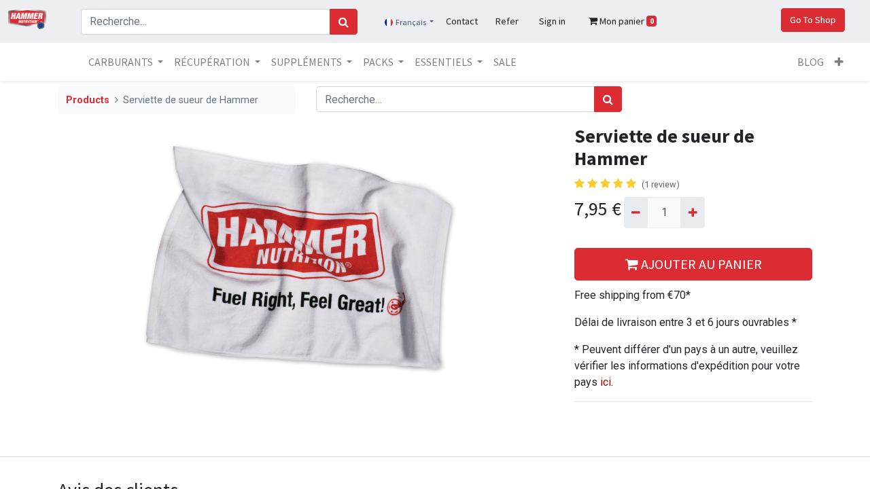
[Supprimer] (636, 212)
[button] (839, 61)
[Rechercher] (344, 22)
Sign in (552, 21)
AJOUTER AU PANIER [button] (700, 263)
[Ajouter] (692, 212)
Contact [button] (462, 21)
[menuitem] (505, 61)
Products (87, 100)
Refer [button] (507, 21)
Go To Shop (813, 20)
